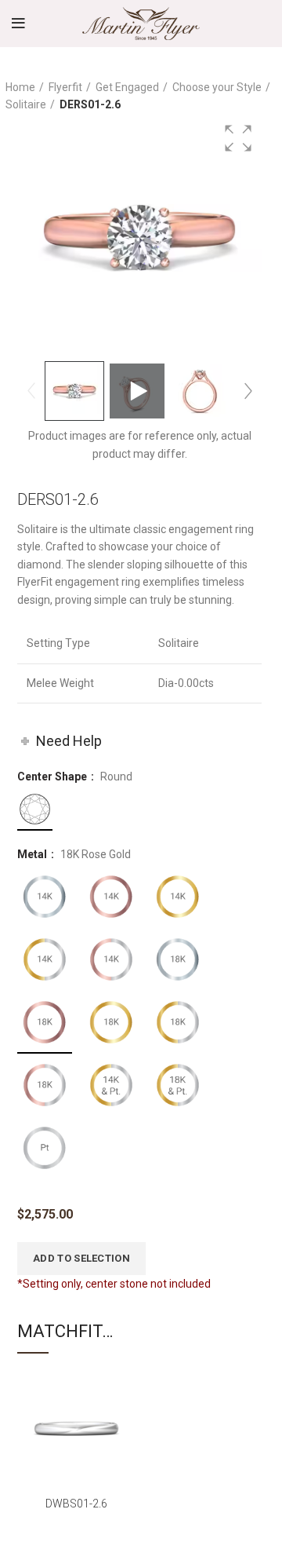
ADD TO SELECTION (81, 1258)
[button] (238, 138)
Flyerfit (65, 87)
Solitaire (25, 104)
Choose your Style (217, 87)
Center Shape (53, 776)
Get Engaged (127, 87)
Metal (33, 854)
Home (20, 87)
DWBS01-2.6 (76, 1503)
